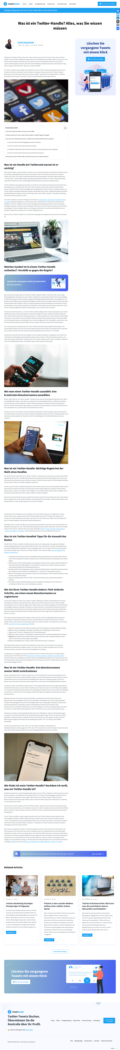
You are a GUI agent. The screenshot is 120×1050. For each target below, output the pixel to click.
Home (24, 4)
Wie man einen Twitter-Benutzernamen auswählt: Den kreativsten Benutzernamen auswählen (30, 139)
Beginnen (14, 842)
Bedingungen (78, 1041)
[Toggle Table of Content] (64, 128)
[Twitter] (118, 14)
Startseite (7, 10)
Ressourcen (51, 4)
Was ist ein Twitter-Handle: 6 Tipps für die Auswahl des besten (23, 145)
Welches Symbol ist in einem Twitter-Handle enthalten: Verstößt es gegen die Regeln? (28, 135)
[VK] (118, 25)
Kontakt (96, 1041)
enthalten (21, 531)
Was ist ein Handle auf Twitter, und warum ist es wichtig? (20, 131)
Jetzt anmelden (97, 854)
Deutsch (113, 1048)
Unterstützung (62, 4)
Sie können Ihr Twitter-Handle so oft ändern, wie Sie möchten (45, 656)
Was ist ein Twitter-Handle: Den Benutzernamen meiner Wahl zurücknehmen (26, 153)
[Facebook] (118, 11)
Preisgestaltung (40, 4)
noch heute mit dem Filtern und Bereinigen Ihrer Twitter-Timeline (42, 842)
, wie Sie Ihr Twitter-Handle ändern (19, 624)
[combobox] (114, 1048)
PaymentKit (29, 1030)
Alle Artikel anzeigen (60, 951)
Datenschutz (88, 1041)
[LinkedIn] (118, 18)
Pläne (30, 4)
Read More (10, 932)
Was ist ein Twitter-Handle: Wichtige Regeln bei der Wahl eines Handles (25, 142)
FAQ (71, 1041)
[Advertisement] (36, 508)
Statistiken (72, 4)
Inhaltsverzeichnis (106, 1041)
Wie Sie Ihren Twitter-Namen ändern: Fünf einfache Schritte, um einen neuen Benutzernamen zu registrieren (33, 149)
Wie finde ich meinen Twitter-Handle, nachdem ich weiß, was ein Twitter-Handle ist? (27, 156)
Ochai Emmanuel (26, 42)
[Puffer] (118, 21)
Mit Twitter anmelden (108, 4)
